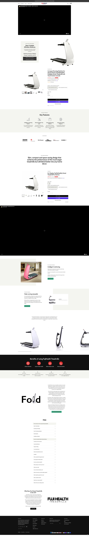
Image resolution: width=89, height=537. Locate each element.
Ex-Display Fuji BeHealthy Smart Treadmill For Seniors (57, 174)
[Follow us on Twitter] (21, 527)
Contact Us (42, 521)
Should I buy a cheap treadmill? (38, 480)
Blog (64, 521)
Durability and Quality (37, 436)
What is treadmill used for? (37, 477)
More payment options (58, 103)
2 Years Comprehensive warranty (52, 87)
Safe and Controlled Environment (38, 451)
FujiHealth (49, 171)
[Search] (67, 3)
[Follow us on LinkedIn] (21, 529)
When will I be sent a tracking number (39, 482)
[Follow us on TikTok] (19, 529)
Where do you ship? (36, 467)
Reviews (26, 3)
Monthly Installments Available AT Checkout (30, 58)
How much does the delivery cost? (38, 469)
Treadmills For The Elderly (67, 522)
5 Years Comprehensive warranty (52, 89)
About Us (42, 520)
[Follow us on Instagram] (23, 527)
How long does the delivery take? (38, 459)
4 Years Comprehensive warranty (62, 87)
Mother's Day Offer (30, 3)
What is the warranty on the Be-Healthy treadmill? (40, 472)
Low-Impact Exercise (36, 449)
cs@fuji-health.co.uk (66, 375)
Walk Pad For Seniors (56, 411)
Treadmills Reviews (66, 520)
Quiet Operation (36, 433)
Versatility (35, 454)
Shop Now (33, 508)
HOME (19, 3)
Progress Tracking (36, 446)
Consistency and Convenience (38, 441)
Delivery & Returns (43, 522)
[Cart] (70, 3)
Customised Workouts (37, 444)
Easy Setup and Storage (37, 428)
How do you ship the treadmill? (38, 462)
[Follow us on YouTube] (27, 527)
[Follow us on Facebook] (19, 527)
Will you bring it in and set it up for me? (39, 464)
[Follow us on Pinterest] (25, 527)
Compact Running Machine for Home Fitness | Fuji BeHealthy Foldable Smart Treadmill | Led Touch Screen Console (56, 73)
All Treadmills (22, 3)
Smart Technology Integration (38, 431)
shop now (50, 278)
